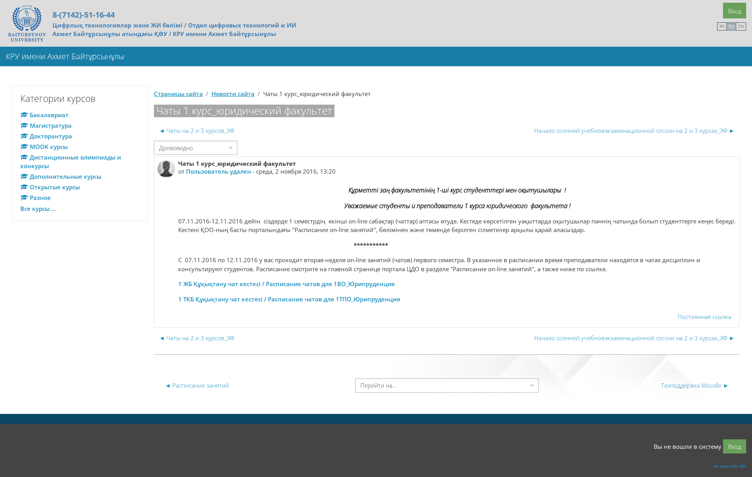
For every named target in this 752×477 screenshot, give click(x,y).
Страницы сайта (178, 94)
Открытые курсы (55, 187)
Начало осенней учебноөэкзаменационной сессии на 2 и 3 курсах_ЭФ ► (634, 130)
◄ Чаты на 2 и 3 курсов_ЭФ (196, 130)
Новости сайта (233, 94)
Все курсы (35, 208)
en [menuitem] (741, 26)
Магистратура (51, 125)
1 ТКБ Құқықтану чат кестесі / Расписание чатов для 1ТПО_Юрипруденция (289, 299)
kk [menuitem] (721, 26)
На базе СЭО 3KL (730, 466)
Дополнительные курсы (65, 176)
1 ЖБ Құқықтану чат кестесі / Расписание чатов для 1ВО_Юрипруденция (286, 284)
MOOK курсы (49, 147)
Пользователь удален (218, 171)
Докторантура (51, 136)
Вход (734, 11)
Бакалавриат (49, 115)
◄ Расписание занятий (197, 385)
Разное (40, 197)
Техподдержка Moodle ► (695, 385)
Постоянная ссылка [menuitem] (704, 317)
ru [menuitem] (731, 26)
